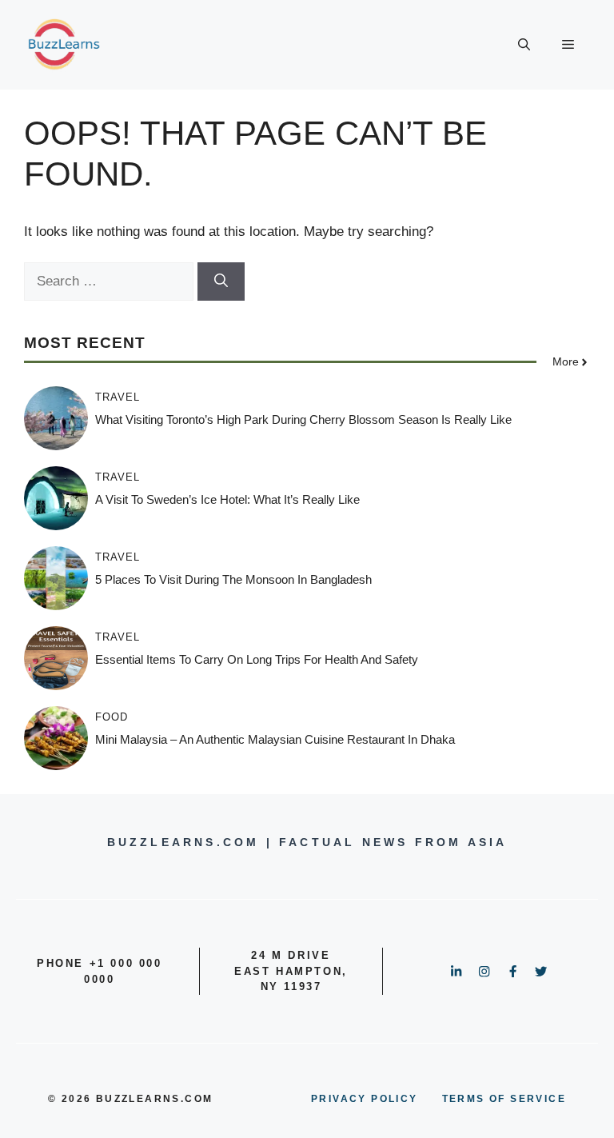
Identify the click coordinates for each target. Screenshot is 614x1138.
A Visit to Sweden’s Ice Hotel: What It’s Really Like (227, 499)
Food (111, 717)
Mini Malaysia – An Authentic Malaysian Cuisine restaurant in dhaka (275, 739)
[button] (524, 45)
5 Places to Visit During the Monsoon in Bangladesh (233, 579)
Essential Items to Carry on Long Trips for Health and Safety (256, 659)
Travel (117, 397)
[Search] (221, 281)
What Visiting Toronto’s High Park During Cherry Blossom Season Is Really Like (303, 419)
